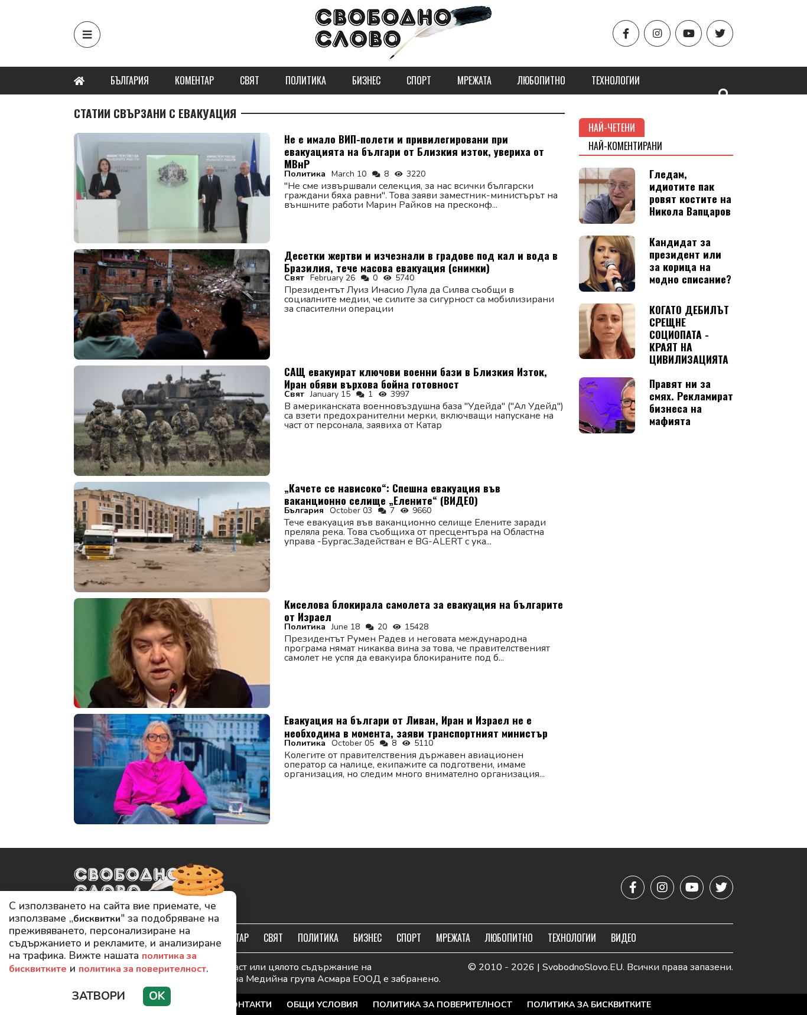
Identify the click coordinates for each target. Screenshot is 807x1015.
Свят (249, 80)
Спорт (418, 80)
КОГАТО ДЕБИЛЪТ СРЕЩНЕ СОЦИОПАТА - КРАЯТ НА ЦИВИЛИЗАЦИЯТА (689, 334)
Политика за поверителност (442, 1004)
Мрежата (474, 80)
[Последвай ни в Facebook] (626, 33)
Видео (623, 938)
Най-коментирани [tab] (625, 146)
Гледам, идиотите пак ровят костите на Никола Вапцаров (690, 192)
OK (157, 996)
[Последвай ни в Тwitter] (720, 33)
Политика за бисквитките (589, 1004)
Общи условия (322, 1004)
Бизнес (366, 80)
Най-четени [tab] (611, 127)
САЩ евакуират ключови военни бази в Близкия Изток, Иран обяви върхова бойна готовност (415, 377)
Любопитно (541, 80)
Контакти (249, 1004)
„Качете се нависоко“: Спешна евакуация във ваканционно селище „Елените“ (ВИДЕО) (392, 494)
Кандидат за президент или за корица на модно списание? (690, 260)
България (129, 80)
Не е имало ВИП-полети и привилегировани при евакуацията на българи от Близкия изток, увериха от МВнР (414, 151)
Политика (305, 80)
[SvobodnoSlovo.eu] (142, 887)
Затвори (98, 996)
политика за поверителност (142, 968)
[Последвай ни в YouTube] (688, 33)
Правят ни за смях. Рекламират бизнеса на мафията (691, 402)
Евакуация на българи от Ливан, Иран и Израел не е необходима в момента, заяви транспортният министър (416, 726)
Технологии (615, 80)
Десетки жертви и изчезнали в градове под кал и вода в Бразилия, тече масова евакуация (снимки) (421, 261)
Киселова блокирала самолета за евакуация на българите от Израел (423, 610)
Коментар (194, 80)
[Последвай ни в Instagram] (657, 33)
